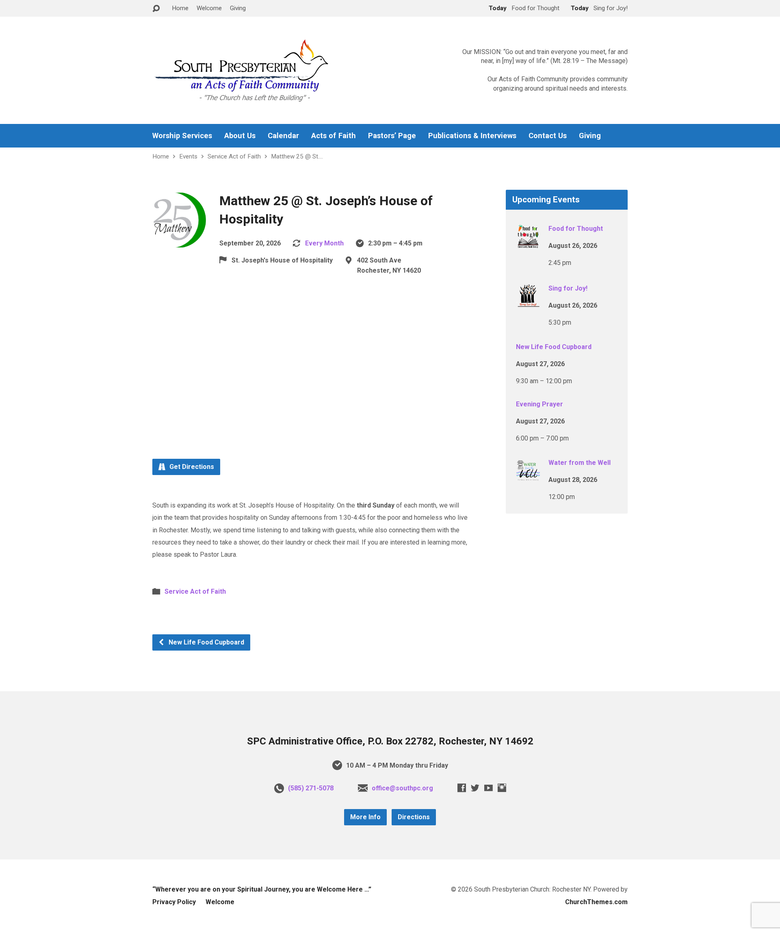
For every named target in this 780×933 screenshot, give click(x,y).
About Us (240, 135)
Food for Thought (575, 228)
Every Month (324, 243)
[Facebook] (461, 787)
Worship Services (182, 135)
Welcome (209, 8)
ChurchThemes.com (596, 902)
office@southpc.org (402, 788)
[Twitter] (475, 787)
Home (180, 8)
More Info (365, 817)
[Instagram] (502, 787)
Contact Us (548, 135)
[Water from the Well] (528, 477)
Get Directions (191, 467)
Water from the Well (579, 462)
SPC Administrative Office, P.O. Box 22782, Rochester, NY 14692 (390, 741)
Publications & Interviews (472, 135)
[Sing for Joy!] (528, 303)
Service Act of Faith (234, 156)
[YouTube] (488, 787)
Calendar (283, 135)
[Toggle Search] (156, 8)
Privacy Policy (174, 902)
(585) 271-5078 (311, 788)
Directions (414, 817)
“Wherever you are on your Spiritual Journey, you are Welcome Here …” (261, 889)
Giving (238, 8)
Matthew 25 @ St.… (297, 156)
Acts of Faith (333, 135)
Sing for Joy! (567, 288)
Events (188, 156)
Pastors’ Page (392, 135)
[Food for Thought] (528, 243)
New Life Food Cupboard (205, 642)
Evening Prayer (539, 404)
